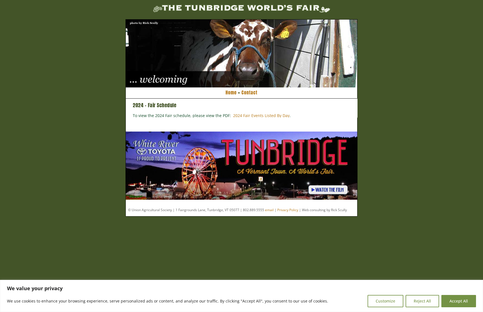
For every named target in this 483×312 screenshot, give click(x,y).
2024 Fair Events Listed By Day (261, 115)
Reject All (422, 301)
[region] (241, 296)
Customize (385, 301)
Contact (249, 92)
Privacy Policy (287, 210)
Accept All (458, 301)
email (269, 210)
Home (231, 92)
